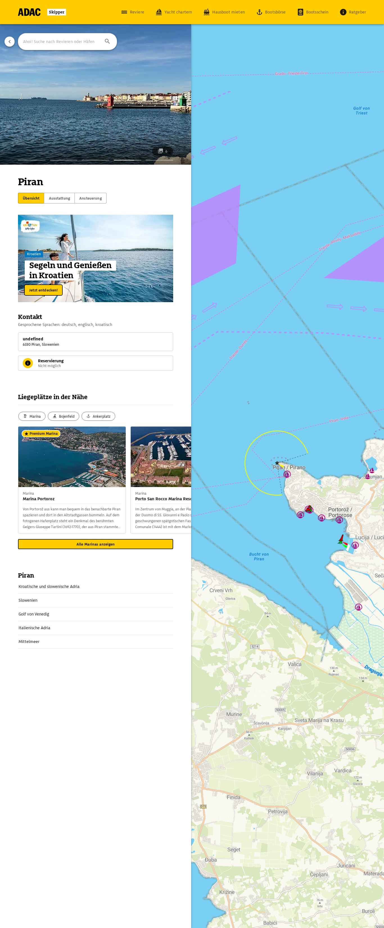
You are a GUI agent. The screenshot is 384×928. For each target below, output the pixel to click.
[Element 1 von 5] (32, 160)
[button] (107, 41)
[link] (95, 586)
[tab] (31, 198)
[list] (95, 614)
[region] (192, 464)
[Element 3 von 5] (95, 160)
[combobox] (67, 41)
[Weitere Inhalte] (180, 480)
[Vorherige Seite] (9, 42)
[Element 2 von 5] (64, 160)
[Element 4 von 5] (127, 160)
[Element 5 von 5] (159, 160)
